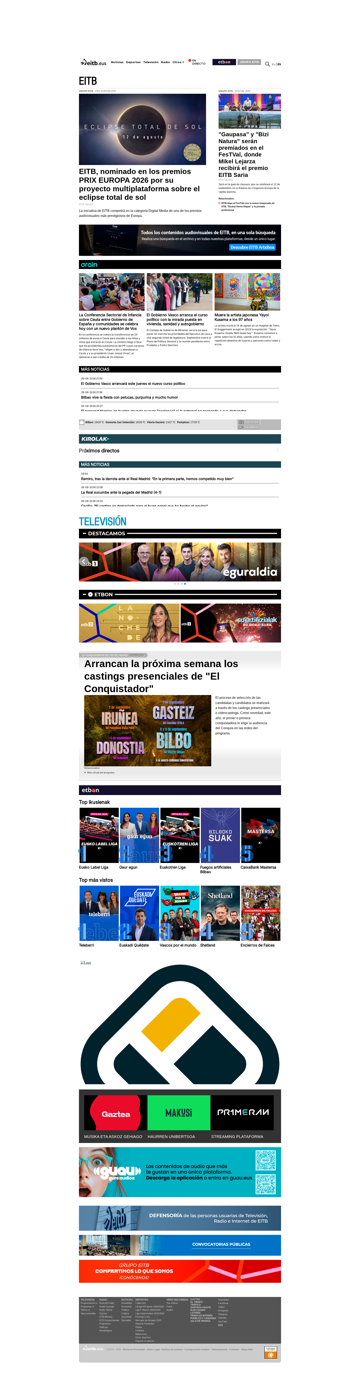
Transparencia (219, 1349)
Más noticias (95, 369)
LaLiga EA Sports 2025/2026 (149, 1306)
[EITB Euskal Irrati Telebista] (94, 62)
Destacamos (106, 533)
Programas (105, 1323)
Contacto (234, 1349)
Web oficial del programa (100, 772)
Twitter (221, 1307)
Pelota (138, 1327)
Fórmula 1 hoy (142, 1316)
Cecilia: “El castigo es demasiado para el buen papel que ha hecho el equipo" (144, 506)
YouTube (222, 1321)
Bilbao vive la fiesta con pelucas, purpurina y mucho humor (129, 397)
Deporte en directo (144, 1341)
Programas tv (87, 1306)
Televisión (151, 62)
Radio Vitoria (105, 1310)
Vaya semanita (88, 1313)
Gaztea (103, 1313)
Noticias (117, 62)
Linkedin (222, 1318)
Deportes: (142, 1299)
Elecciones (197, 1310)
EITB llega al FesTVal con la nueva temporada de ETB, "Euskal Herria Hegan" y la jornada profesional (248, 206)
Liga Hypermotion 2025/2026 (149, 1313)
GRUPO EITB (249, 62)
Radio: (103, 1299)
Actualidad (126, 1303)
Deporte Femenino (144, 1323)
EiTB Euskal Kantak (109, 1320)
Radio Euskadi (106, 1306)
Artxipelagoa (105, 1330)
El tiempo (196, 1302)
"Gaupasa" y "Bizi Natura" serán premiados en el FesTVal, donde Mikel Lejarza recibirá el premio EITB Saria (244, 154)
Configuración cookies (197, 1349)
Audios (169, 1310)
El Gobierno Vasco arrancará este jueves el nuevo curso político (133, 383)
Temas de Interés (201, 1315)
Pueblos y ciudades (203, 1318)
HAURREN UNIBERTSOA (171, 1136)
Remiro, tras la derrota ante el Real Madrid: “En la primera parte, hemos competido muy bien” (157, 479)
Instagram (223, 1310)
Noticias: (127, 1299)
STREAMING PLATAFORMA (237, 1136)
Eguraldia (126, 1320)
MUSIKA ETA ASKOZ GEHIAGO (113, 1136)
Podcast (103, 1327)
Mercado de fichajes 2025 (148, 1320)
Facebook (223, 1303)
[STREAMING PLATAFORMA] (242, 1112)
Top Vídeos (172, 1303)
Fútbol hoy (140, 1303)
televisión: (88, 1299)
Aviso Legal (153, 1349)
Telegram (223, 1314)
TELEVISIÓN (102, 521)
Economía (126, 1306)
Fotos (169, 1306)
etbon (103, 594)
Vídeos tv (85, 1310)
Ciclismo (139, 1330)
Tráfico (195, 1304)
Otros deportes (143, 1337)
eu (274, 64)
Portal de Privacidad (134, 1349)
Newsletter (223, 1299)
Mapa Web (247, 1349)
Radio (165, 62)
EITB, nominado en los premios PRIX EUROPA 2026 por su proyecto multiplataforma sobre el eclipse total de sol (139, 184)
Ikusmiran (126, 1316)
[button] (175, 584)
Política (125, 1310)
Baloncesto (141, 1334)
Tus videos (251, 427)
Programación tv (89, 1303)
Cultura (125, 1313)
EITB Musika (105, 1316)
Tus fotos (251, 422)
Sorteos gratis (200, 1307)
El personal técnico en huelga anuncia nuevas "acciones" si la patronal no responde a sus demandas (163, 411)
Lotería (195, 1313)
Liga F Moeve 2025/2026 (147, 1310)
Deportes (133, 62)
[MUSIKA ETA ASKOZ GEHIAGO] (115, 1112)
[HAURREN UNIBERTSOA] (179, 1112)
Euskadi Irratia (106, 1303)
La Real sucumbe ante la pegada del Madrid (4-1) (121, 492)
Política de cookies (172, 1349)
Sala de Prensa (200, 1321)
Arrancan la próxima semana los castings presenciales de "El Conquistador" (161, 676)
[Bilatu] (267, 64)
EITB (88, 81)
